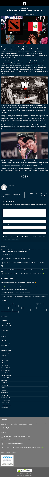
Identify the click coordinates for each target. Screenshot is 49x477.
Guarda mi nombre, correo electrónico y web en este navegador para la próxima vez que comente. (24, 236)
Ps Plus (2, 310)
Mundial (39, 305)
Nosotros (19, 473)
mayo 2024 (3, 385)
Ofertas (2, 328)
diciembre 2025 (4, 343)
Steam (22, 310)
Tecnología (3, 333)
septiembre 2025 (5, 350)
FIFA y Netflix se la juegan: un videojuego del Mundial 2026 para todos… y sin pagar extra (24, 262)
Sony (18, 310)
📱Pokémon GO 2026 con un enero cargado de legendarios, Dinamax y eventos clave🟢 (23, 269)
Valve (36, 310)
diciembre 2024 (4, 367)
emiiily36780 (4, 292)
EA (36, 303)
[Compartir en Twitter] (26, 176)
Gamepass (13, 305)
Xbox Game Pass (7, 312)
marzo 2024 (3, 390)
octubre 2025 (4, 348)
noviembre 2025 (4, 345)
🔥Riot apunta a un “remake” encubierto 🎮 (13, 266)
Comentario (5, 207)
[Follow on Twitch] (9, 428)
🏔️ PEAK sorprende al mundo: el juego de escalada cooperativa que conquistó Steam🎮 (23, 286)
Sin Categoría (4, 330)
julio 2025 (3, 355)
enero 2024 (3, 395)
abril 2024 (3, 387)
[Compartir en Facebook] (23, 176)
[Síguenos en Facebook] (2, 428)
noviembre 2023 (4, 400)
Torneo (28, 310)
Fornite (2, 305)
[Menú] (1, 3)
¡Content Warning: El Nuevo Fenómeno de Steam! (16, 289)
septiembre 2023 (5, 405)
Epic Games (40, 303)
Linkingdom (31, 14)
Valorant (32, 310)
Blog (23, 473)
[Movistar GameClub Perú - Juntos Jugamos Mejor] (24, 3)
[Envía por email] (28, 176)
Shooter (14, 310)
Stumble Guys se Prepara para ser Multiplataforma (19, 292)
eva (2, 286)
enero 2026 (3, 340)
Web (3, 230)
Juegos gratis (4, 323)
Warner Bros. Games (42, 310)
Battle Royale (20, 303)
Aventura (14, 303)
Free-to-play (7, 305)
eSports (3, 320)
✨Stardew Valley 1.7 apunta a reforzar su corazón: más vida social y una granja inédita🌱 (24, 273)
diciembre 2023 (4, 397)
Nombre (5, 219)
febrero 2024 (4, 392)
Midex (2, 282)
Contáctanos (29, 473)
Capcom (25, 303)
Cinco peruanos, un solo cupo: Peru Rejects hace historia (17, 258)
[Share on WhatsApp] (21, 176)
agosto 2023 (4, 407)
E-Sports (33, 303)
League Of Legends (25, 305)
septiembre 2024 (5, 375)
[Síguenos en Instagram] (4, 428)
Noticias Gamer (24, 8)
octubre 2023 (4, 402)
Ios (19, 305)
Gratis (17, 305)
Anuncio (10, 303)
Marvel (31, 305)
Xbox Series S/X (15, 312)
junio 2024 (3, 382)
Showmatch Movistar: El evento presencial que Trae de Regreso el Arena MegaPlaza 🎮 (26, 296)
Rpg (11, 310)
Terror (25, 310)
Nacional (43, 305)
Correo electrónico (7, 224)
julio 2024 (3, 380)
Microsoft (35, 305)
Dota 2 (29, 303)
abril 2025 (3, 362)
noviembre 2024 (4, 370)
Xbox (2, 312)
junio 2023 (3, 410)
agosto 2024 (4, 377)
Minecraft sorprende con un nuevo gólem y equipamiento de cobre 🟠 (20, 282)
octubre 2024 (4, 372)
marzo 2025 (3, 365)
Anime (6, 303)
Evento (45, 303)
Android (2, 303)
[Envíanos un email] (7, 428)
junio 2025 (3, 357)
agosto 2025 (4, 353)
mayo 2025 (3, 360)
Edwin (2, 289)
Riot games (7, 310)
